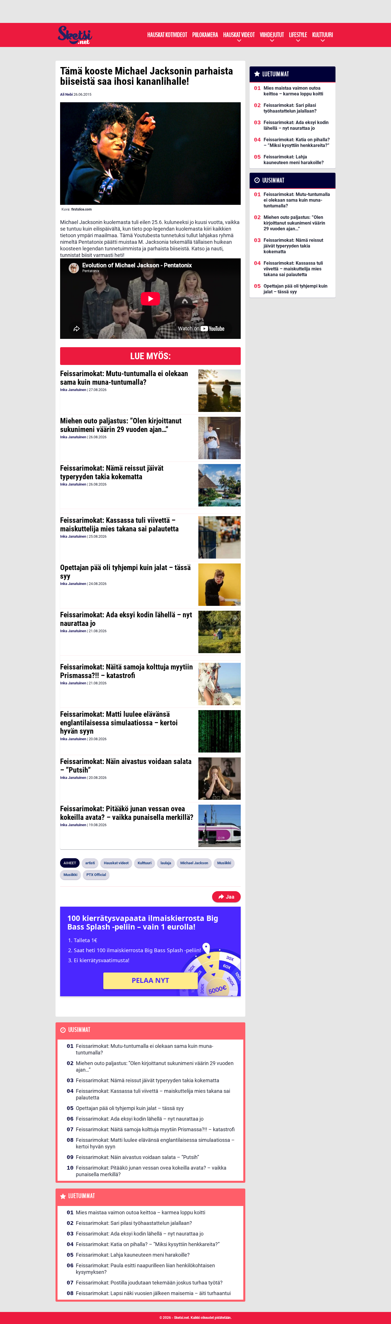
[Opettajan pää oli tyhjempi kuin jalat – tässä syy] (219, 584)
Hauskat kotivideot (167, 35)
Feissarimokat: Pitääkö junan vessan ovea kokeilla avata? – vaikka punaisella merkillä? (126, 813)
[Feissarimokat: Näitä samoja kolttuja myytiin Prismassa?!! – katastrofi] (219, 684)
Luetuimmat (81, 1196)
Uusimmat (79, 1030)
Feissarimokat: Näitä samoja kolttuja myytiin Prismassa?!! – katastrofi (126, 671)
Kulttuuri (322, 35)
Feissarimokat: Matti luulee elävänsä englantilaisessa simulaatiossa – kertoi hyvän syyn (119, 723)
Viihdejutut (272, 35)
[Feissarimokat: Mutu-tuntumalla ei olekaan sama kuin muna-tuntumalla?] (219, 391)
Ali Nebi (66, 94)
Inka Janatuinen (73, 390)
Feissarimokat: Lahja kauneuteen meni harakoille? (133, 1255)
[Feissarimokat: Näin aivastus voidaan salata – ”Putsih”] (219, 778)
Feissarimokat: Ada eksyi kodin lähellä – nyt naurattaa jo (126, 619)
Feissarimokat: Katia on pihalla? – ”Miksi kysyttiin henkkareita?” (148, 1244)
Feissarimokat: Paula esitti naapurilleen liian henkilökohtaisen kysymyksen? (145, 1268)
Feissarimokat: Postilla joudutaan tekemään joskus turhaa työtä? (149, 1283)
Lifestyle (298, 35)
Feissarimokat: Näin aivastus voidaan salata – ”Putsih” (125, 765)
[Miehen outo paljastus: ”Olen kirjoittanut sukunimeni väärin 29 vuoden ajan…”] (219, 438)
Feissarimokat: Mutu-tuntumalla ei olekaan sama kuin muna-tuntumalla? (124, 377)
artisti (90, 863)
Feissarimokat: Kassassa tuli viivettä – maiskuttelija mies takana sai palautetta (119, 524)
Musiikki (224, 863)
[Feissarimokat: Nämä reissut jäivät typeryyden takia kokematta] (219, 485)
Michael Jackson (194, 863)
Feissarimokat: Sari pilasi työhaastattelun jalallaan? (134, 1223)
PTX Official (96, 875)
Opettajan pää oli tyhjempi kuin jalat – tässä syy (125, 571)
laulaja (166, 863)
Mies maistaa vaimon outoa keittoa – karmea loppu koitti (140, 1212)
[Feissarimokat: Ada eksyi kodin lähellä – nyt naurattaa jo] (219, 632)
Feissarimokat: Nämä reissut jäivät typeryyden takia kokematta (111, 472)
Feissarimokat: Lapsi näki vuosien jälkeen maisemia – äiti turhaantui (153, 1293)
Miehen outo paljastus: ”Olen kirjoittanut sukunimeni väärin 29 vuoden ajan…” (120, 425)
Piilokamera (205, 35)
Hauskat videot (239, 35)
